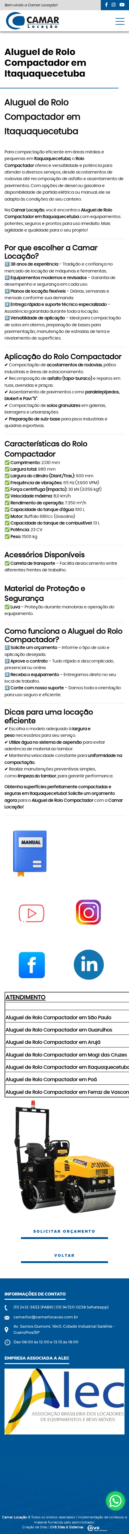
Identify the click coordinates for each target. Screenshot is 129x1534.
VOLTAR (64, 1255)
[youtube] (121, 4)
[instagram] (114, 4)
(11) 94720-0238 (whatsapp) (82, 1307)
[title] (115, 1501)
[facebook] (106, 4)
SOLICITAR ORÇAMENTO (64, 1231)
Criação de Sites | (52, 1527)
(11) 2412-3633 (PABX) (34, 1307)
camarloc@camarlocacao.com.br (46, 1317)
